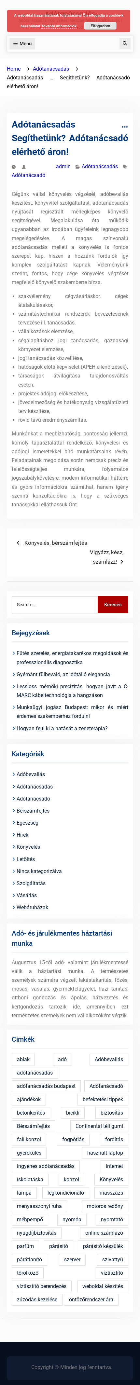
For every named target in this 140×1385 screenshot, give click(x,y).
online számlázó (104, 1233)
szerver (72, 1259)
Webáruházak (32, 907)
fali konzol (29, 1139)
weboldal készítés (102, 1286)
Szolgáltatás (31, 883)
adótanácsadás (35, 1073)
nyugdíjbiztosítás (36, 1233)
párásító (58, 1246)
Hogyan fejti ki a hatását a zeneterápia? (62, 728)
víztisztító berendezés (41, 1286)
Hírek (22, 835)
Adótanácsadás (100, 166)
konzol (71, 1179)
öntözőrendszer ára (91, 1299)
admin (63, 166)
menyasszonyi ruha (39, 1206)
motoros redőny (105, 1206)
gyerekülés (29, 1153)
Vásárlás (27, 895)
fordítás (114, 1139)
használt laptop (105, 1153)
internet (114, 1166)
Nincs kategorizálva (39, 871)
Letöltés (26, 859)
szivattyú (112, 1259)
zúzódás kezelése (37, 1299)
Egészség (27, 823)
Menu (26, 44)
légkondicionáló (66, 1193)
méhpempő (30, 1219)
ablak (23, 1059)
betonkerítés (31, 1113)
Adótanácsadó (28, 175)
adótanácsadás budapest (46, 1086)
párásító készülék (103, 1246)
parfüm (25, 1246)
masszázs (111, 1193)
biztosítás (112, 1113)
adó (62, 1059)
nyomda (72, 1219)
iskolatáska (30, 1179)
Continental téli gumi (99, 1126)
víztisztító (112, 1273)
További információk (59, 25)
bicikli (72, 1113)
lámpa (24, 1193)
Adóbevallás (31, 774)
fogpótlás (73, 1139)
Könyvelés (28, 847)
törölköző (27, 1273)
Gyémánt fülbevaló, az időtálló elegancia (63, 674)
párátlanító (29, 1259)
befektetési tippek (103, 1099)
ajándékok (29, 1099)
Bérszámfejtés (33, 811)
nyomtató (112, 1219)
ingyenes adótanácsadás (46, 1166)
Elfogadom (100, 26)
